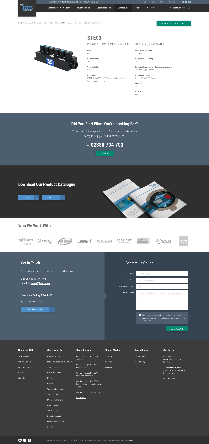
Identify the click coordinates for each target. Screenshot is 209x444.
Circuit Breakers (123, 48)
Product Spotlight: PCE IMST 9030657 (73, 2)
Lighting (50, 378)
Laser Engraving (123, 22)
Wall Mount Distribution (56, 389)
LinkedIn (108, 362)
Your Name (130, 274)
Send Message (177, 329)
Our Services (152, 8)
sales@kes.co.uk (40, 283)
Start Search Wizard (40, 309)
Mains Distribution (54, 373)
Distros (28, 23)
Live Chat (104, 153)
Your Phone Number (129, 286)
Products (21, 23)
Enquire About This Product (173, 23)
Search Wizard (23, 356)
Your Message (129, 293)
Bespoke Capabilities (123, 65)
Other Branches (169, 379)
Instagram (109, 356)
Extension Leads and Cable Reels (60, 362)
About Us (21, 378)
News (20, 373)
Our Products (123, 8)
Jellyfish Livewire (127, 440)
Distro (138, 8)
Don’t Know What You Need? (59, 8)
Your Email (130, 280)
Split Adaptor (42, 23)
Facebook (109, 367)
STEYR (34, 23)
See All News (81, 398)
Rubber (51, 23)
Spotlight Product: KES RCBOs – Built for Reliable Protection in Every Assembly (89, 384)
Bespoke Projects (104, 8)
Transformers (52, 367)
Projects (55, 197)
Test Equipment (123, 31)
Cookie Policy (139, 362)
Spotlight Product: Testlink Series (88, 392)
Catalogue (123, 15)
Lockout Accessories (123, 74)
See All (50, 427)
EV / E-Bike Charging (123, 39)
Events (30, 197)
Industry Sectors (83, 8)
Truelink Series (123, 56)
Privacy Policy (139, 356)
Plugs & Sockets (53, 356)
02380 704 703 (178, 8)
